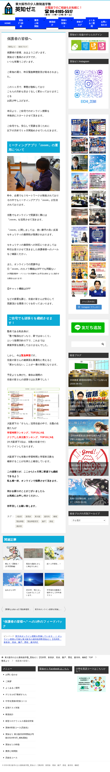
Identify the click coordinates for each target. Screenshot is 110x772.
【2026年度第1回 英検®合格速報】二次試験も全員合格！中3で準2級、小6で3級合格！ (88, 439)
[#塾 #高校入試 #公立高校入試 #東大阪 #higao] (97, 163)
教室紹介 (52, 23)
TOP (49, 657)
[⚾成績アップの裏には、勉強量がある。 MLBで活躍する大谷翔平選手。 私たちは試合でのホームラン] (79, 145)
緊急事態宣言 (33, 521)
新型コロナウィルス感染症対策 (19, 721)
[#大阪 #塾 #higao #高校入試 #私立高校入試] (97, 181)
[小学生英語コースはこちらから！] (91, 690)
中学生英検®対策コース (16, 701)
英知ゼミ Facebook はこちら (54, 669)
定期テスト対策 (12, 708)
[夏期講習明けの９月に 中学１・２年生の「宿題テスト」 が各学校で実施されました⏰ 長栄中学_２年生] (97, 252)
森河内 (47, 517)
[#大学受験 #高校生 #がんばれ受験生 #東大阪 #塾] (97, 217)
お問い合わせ (104, 23)
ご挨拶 (8, 681)
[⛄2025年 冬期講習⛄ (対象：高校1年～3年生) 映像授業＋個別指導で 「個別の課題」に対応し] (79, 235)
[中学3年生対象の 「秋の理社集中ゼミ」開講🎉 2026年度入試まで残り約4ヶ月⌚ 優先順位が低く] (79, 270)
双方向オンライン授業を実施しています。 (50, 609)
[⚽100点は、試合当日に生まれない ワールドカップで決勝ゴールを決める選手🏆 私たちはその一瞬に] (97, 127)
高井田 (19, 526)
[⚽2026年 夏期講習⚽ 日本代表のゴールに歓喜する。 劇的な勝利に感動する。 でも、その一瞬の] (97, 145)
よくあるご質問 (92, 23)
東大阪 (37, 517)
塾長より (11, 47)
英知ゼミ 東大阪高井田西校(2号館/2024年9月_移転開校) (19, 736)
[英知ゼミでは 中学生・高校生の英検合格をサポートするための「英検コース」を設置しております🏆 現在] (97, 270)
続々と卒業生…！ (54, 564)
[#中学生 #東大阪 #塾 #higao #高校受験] (97, 199)
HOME (8, 23)
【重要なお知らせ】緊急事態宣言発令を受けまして (19, 609)
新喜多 (28, 517)
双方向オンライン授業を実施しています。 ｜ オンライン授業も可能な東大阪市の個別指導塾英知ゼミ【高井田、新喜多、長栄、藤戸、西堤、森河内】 (33, 639)
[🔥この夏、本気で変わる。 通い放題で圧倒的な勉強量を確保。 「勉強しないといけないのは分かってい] (79, 163)
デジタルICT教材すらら (16, 694)
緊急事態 (20, 521)
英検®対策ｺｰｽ (64, 23)
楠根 (55, 517)
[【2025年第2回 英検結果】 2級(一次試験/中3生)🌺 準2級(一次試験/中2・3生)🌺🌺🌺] (79, 252)
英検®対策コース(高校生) (16, 727)
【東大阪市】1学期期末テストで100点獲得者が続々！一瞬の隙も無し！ (88, 469)
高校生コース (11, 758)
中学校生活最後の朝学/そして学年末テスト (54, 592)
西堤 (51, 521)
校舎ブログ (80, 23)
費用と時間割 (36, 23)
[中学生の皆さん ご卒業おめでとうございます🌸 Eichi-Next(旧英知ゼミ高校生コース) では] (79, 181)
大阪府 (19, 517)
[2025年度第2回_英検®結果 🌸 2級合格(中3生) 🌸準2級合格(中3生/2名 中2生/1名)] (97, 235)
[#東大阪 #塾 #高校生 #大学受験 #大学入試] (79, 217)
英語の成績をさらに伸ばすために (33, 565)
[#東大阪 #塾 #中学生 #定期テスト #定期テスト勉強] (79, 199)
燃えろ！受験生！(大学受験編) (12, 565)
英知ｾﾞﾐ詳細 (20, 23)
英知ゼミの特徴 (12, 744)
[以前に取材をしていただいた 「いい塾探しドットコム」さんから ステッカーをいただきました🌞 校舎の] (97, 288)
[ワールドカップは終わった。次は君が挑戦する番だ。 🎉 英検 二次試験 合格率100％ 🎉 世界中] (79, 127)
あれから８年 (10, 590)
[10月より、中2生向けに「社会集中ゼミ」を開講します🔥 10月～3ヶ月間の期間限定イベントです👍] (79, 288)
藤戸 (44, 521)
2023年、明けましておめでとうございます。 (33, 592)
